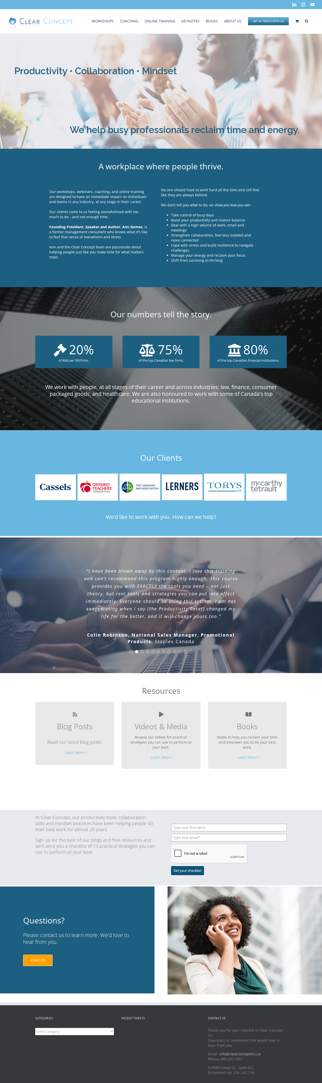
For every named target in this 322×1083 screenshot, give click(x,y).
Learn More (74, 752)
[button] (306, 20)
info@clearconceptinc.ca (240, 1054)
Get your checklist (188, 871)
